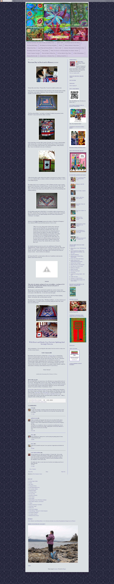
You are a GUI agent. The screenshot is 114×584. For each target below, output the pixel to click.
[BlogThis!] (48, 400)
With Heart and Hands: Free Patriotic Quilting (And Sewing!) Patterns (47, 343)
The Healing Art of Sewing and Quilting (48, 45)
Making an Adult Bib (80, 184)
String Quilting (45, 50)
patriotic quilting (43, 401)
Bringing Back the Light (32, 56)
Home (47, 471)
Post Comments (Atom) (37, 474)
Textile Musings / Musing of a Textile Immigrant (38, 510)
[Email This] (47, 400)
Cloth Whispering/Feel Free (34, 487)
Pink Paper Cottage (32, 506)
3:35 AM (32, 466)
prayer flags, (37, 392)
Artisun (30, 482)
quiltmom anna (34, 418)
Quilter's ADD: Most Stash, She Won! (80, 198)
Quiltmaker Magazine (75, 254)
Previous (72, 358)
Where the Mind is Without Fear (48, 53)
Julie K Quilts (31, 498)
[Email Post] (44, 400)
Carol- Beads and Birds (35, 452)
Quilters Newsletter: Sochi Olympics (77, 264)
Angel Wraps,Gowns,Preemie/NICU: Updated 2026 (81, 238)
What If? (60, 45)
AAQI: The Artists (74, 276)
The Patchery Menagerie (33, 512)
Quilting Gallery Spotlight (76, 263)
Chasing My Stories (32, 485)
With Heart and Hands (41, 389)
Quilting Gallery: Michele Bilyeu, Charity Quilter (77, 256)
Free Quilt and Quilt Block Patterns (52, 393)
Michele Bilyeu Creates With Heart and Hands (37, 500)
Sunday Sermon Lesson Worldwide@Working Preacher (76, 261)
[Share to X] (49, 400)
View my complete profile (74, 73)
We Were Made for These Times (64, 53)
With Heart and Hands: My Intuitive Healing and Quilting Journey (41, 42)
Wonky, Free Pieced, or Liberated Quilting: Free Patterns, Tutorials (64, 50)
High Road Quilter (32, 490)
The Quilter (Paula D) (33, 514)
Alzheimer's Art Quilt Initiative (76, 278)
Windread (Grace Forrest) (34, 515)
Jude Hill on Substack (33, 495)
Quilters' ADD (60, 42)
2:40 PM (32, 439)
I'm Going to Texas (32, 492)
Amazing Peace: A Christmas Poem (47, 56)
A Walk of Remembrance (78, 53)
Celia (32, 408)
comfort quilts (45, 392)
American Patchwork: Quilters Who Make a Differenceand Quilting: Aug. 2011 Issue (78, 252)
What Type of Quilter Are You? (81, 211)
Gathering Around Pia (61, 56)
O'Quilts (30, 503)
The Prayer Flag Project (75, 270)
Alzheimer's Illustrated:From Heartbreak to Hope (74, 48)
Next (78, 357)
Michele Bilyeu (31, 389)
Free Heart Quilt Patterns (32, 45)
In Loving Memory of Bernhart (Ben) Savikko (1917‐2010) (80, 231)
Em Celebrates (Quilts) (33, 489)
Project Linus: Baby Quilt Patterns (77, 258)
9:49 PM (32, 448)
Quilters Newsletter (74, 269)
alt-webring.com (74, 359)
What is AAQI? (58, 48)
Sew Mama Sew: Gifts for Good (77, 266)
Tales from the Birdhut (33, 509)
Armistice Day (52, 355)
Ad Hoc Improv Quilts (33, 481)
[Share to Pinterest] (52, 400)
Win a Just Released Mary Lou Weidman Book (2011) (81, 178)
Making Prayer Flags (31, 48)
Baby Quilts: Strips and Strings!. (80, 204)
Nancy (32, 434)
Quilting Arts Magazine (75, 267)
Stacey (32, 443)
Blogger (64, 569)
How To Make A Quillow (81, 190)
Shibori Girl (31, 507)
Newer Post (30, 471)
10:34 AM (33, 430)
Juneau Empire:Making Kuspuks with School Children (78, 280)
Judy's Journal (31, 496)
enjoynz (56, 569)
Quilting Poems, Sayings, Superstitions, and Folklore (81, 225)
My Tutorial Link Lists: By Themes (72, 42)
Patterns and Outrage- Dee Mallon (35, 504)
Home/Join (72, 357)
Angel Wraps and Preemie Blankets (45, 48)
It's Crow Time (32, 493)
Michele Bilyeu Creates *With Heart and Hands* (78, 248)
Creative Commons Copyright (33, 53)
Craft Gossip (73, 272)
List (75, 357)
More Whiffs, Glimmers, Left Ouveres (36, 501)
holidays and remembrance (35, 401)
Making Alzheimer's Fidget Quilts (72, 45)
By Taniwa (31, 484)
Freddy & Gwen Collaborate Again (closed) (79, 218)
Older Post (63, 471)
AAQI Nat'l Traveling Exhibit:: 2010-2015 (78, 274)
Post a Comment (33, 469)
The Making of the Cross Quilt (33, 50)
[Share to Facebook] (51, 400)
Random (76, 358)
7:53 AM (32, 414)
